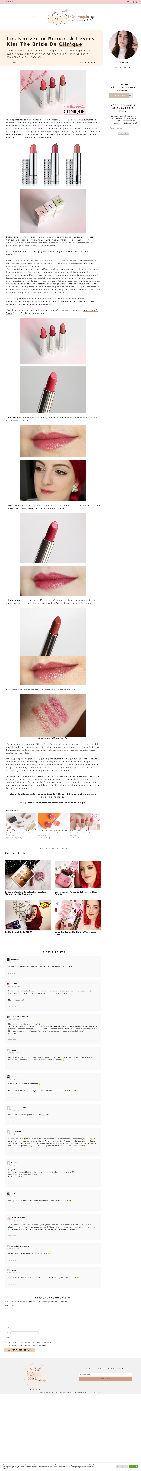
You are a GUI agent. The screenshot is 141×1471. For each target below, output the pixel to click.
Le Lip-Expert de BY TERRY (19, 932)
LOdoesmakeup (15, 62)
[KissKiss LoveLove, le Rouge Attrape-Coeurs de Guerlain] (85, 821)
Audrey (14, 1193)
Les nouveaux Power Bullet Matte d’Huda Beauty (76, 893)
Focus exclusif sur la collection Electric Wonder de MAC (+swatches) (25, 893)
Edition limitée (50, 848)
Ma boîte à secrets (20, 1246)
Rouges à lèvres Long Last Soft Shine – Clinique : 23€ (52, 794)
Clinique (41, 848)
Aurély (14, 984)
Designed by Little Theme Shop (88, 1392)
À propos (36, 17)
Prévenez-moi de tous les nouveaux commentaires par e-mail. (29, 1342)
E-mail (7, 1333)
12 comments (27, 33)
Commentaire (10, 1306)
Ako (12, 1076)
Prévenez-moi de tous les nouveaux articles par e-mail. (26, 1345)
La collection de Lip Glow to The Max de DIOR (75, 933)
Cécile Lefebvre (19, 1107)
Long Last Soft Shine (45, 240)
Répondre (12, 973)
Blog (16, 17)
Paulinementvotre (20, 1017)
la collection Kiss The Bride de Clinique (41, 134)
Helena (14, 1162)
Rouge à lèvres (62, 848)
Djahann (15, 960)
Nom (6, 1328)
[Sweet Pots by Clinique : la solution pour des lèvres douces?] (53, 821)
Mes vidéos (104, 17)
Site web (7, 1337)
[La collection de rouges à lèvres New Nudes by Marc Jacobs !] (21, 821)
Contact (125, 17)
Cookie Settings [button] (122, 1467)
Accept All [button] (134, 1467)
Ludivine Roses (18, 1218)
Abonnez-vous (123, 133)
